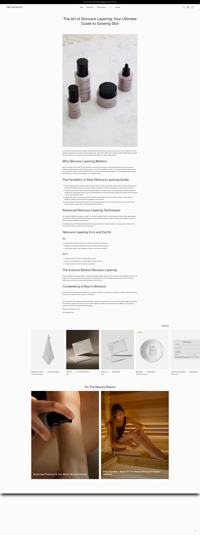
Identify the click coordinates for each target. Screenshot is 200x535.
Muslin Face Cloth (37, 372)
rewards (103, 2)
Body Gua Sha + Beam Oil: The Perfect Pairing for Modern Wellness (131, 473)
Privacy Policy (71, 503)
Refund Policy (71, 506)
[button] (90, 7)
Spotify (97, 506)
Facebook (98, 503)
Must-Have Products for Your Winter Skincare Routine (60, 474)
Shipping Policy (71, 509)
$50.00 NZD (116, 372)
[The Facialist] (14, 7)
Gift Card (69, 372)
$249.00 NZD (193, 372)
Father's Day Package (178, 372)
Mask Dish (139, 372)
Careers (69, 500)
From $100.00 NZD (82, 372)
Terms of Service (72, 511)
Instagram (98, 500)
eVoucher (104, 372)
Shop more (165, 325)
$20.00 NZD (151, 372)
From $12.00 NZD (53, 372)
